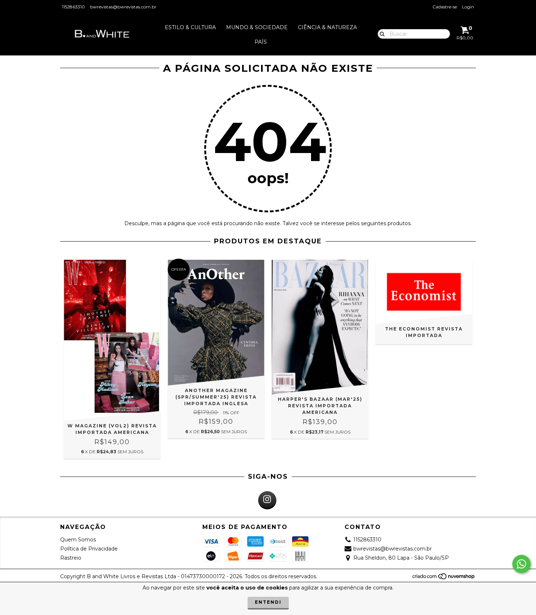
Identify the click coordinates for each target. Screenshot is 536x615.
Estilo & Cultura (190, 27)
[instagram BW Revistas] (267, 500)
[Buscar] (380, 33)
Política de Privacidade (89, 548)
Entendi (268, 602)
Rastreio (70, 558)
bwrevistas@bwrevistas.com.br (123, 6)
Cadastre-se (444, 6)
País (261, 42)
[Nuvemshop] (444, 578)
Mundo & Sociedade (257, 27)
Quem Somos (78, 539)
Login (468, 6)
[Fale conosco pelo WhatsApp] (521, 564)
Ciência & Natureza (327, 27)
